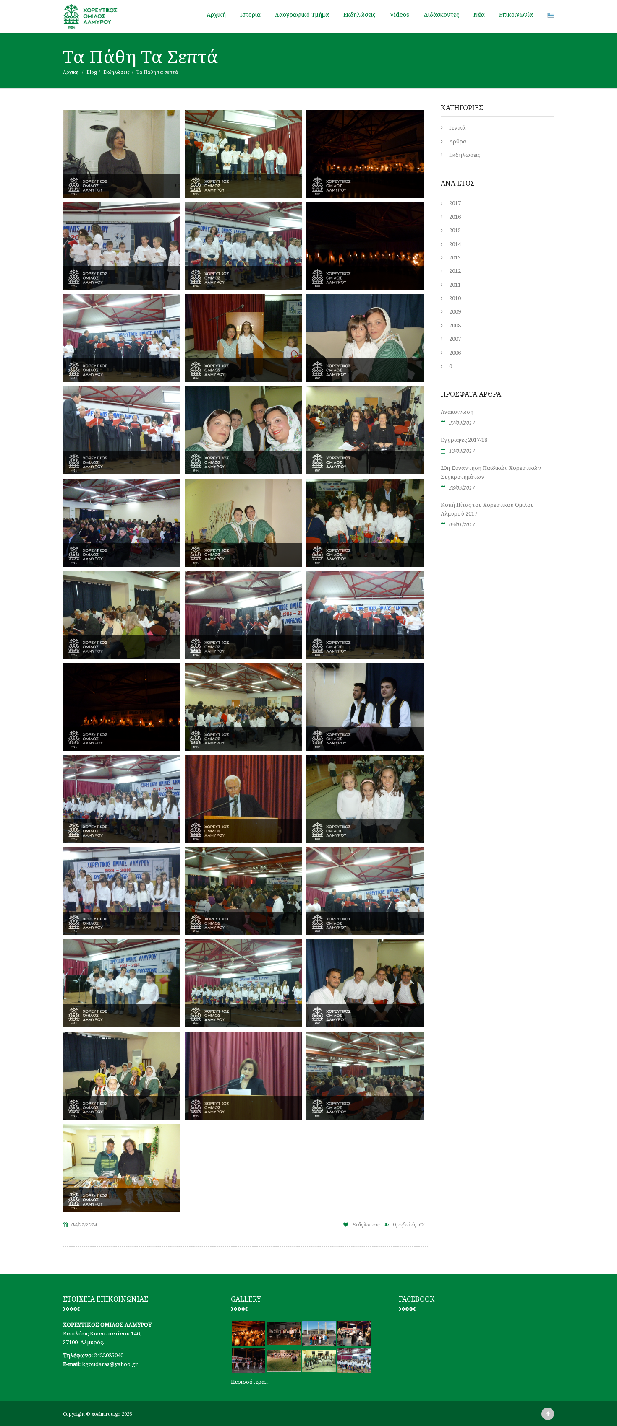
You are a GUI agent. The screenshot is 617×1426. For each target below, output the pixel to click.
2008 (455, 325)
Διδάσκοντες (441, 14)
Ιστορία (250, 14)
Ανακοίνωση (457, 411)
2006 (455, 352)
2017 (455, 203)
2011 (455, 284)
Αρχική (216, 14)
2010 (455, 298)
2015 (455, 230)
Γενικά (457, 127)
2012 (455, 271)
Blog (91, 72)
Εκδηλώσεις (359, 14)
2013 (455, 257)
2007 (455, 338)
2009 (455, 311)
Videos (399, 14)
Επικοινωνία (516, 14)
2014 (455, 244)
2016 (455, 216)
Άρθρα (457, 141)
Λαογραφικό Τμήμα (302, 14)
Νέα (479, 14)
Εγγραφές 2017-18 (464, 439)
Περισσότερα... (250, 1381)
